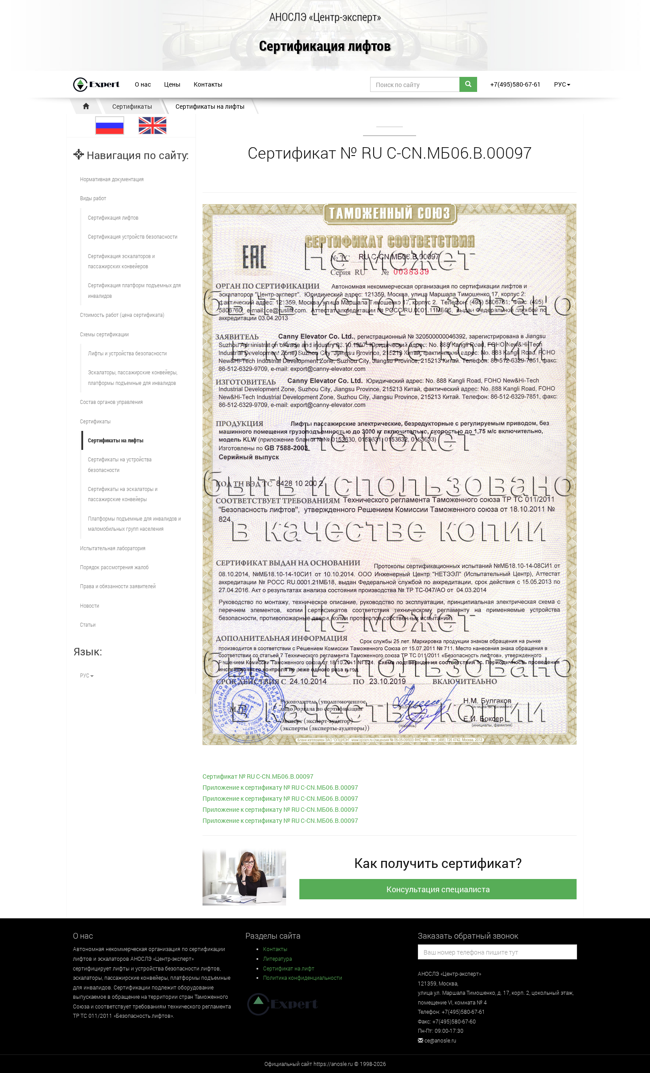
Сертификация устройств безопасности (132, 236)
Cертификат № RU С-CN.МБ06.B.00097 (258, 776)
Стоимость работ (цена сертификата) (122, 315)
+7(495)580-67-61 (515, 84)
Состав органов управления (111, 402)
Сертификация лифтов (325, 46)
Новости (89, 605)
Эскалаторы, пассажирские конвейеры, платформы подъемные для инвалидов (132, 377)
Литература (277, 958)
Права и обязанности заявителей (118, 586)
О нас (143, 84)
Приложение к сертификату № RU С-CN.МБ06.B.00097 (280, 787)
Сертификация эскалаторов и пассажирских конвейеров (121, 261)
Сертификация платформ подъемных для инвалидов (134, 290)
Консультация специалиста (438, 889)
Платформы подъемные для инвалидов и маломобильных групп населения (134, 523)
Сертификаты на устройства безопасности (120, 464)
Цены (172, 84)
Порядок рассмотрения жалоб (114, 567)
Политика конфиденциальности (302, 977)
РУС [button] (560, 84)
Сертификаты (132, 106)
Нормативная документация (112, 179)
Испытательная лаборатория (112, 548)
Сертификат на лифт (288, 968)
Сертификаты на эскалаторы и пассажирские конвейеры (122, 494)
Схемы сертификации (104, 334)
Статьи (88, 624)
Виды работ (93, 198)
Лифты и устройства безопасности (127, 353)
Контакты (208, 84)
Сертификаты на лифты (210, 106)
